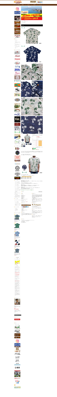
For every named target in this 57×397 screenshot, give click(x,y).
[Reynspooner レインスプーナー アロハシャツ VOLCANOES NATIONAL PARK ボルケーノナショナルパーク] (17, 236)
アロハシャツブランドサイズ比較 (17, 189)
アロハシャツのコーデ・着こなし (17, 190)
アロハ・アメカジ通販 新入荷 (23, 22)
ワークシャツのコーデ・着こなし (17, 203)
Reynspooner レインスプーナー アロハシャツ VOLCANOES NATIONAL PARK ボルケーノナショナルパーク (17, 237)
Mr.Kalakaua (16, 191)
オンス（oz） (16, 208)
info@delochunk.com (24, 222)
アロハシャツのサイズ (17, 188)
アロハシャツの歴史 (16, 184)
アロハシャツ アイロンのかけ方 (17, 183)
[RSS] (14, 385)
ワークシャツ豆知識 (16, 198)
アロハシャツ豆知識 (16, 180)
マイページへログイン (38, 3)
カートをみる (42, 3)
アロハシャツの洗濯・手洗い (17, 182)
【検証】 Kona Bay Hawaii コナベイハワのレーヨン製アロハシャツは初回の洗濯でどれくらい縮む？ (17, 196)
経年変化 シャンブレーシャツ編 (17, 204)
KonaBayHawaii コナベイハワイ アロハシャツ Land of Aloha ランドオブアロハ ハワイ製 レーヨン (17, 229)
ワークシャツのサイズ (17, 202)
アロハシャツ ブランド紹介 (17, 181)
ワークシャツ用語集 (16, 201)
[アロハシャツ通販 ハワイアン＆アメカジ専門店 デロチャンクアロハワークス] (18, 3)
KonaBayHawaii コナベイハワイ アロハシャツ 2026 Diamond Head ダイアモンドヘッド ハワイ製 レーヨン (17, 220)
